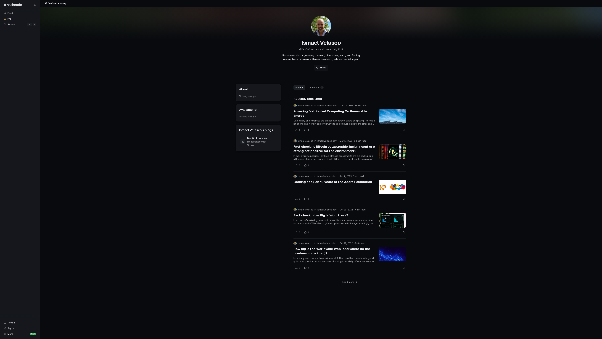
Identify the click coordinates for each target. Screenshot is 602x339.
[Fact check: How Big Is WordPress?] (392, 220)
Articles (299, 87)
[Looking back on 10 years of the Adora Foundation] (392, 187)
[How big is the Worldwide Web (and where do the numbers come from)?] (392, 254)
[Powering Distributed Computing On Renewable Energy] (392, 116)
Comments (315, 87)
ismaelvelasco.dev (327, 105)
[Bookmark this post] (403, 130)
